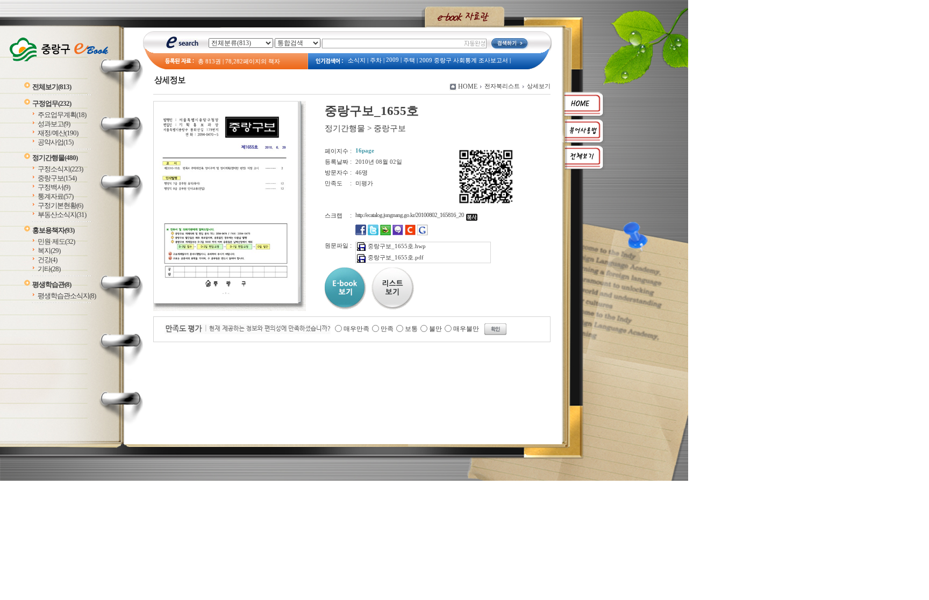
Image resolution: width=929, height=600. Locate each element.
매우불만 (466, 328)
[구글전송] (422, 233)
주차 (376, 60)
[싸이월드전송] (410, 233)
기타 (49, 269)
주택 (409, 60)
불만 (435, 328)
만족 (387, 328)
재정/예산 (58, 133)
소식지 (357, 60)
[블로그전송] (385, 233)
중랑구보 (57, 178)
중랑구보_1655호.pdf (396, 257)
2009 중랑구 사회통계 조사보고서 (463, 60)
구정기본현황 (60, 205)
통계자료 (55, 196)
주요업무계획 (62, 115)
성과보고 (54, 124)
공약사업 (55, 142)
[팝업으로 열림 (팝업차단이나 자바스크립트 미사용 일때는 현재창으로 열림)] (225, 301)
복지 (49, 251)
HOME (467, 86)
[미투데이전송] (397, 233)
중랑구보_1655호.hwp (397, 246)
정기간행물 (54, 158)
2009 (392, 60)
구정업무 (51, 103)
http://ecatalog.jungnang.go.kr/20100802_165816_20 (410, 215)
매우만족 (356, 328)
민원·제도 (56, 241)
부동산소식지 (62, 215)
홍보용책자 (53, 230)
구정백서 (54, 187)
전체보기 (51, 87)
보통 (411, 328)
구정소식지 (60, 169)
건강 (47, 260)
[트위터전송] (373, 233)
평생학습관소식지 (67, 296)
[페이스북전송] (360, 233)
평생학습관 (51, 284)
